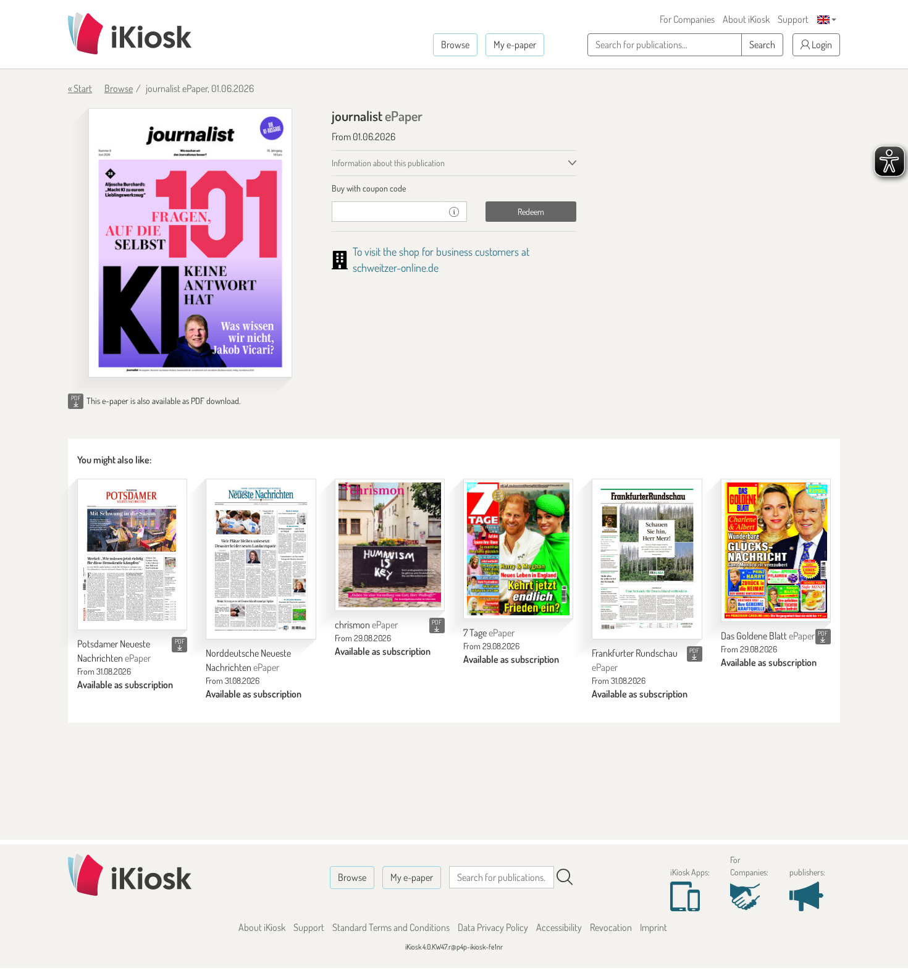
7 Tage (489, 632)
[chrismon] (390, 545)
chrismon (366, 624)
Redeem (531, 211)
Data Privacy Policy (493, 927)
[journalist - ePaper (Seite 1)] (190, 242)
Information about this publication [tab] (388, 163)
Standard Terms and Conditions (391, 927)
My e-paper (515, 44)
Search (762, 44)
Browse (455, 44)
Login (821, 44)
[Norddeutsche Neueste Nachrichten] (261, 559)
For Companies (687, 19)
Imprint (653, 927)
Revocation (611, 927)
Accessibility (559, 927)
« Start (80, 88)
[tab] (454, 188)
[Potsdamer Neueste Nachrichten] (132, 554)
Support (793, 19)
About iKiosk (746, 19)
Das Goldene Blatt (768, 636)
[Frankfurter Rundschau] (647, 559)
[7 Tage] (518, 549)
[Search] (564, 877)
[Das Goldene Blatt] (776, 550)
